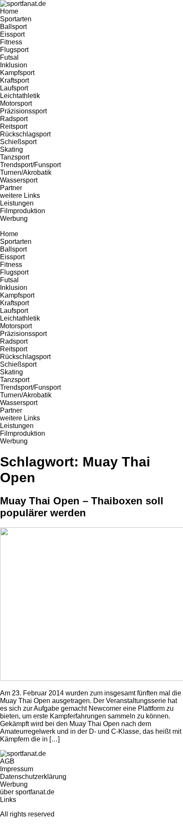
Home (9, 11)
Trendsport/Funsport (30, 164)
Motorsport (16, 103)
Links (8, 799)
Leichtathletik (20, 95)
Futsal (9, 57)
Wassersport (18, 180)
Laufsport (14, 88)
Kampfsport (17, 72)
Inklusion (13, 65)
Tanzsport (14, 157)
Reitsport (13, 126)
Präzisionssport (23, 111)
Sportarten (15, 19)
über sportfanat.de (27, 792)
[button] (91, 226)
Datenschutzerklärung (33, 776)
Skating (11, 149)
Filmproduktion (22, 210)
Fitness (11, 42)
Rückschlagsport (25, 134)
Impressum (16, 769)
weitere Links (20, 195)
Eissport (12, 34)
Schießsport (18, 141)
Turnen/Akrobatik (25, 172)
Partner (11, 187)
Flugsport (14, 49)
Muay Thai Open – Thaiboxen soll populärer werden (81, 506)
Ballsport (13, 26)
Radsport (14, 118)
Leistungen (17, 203)
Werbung (14, 218)
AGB (7, 761)
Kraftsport (14, 80)
